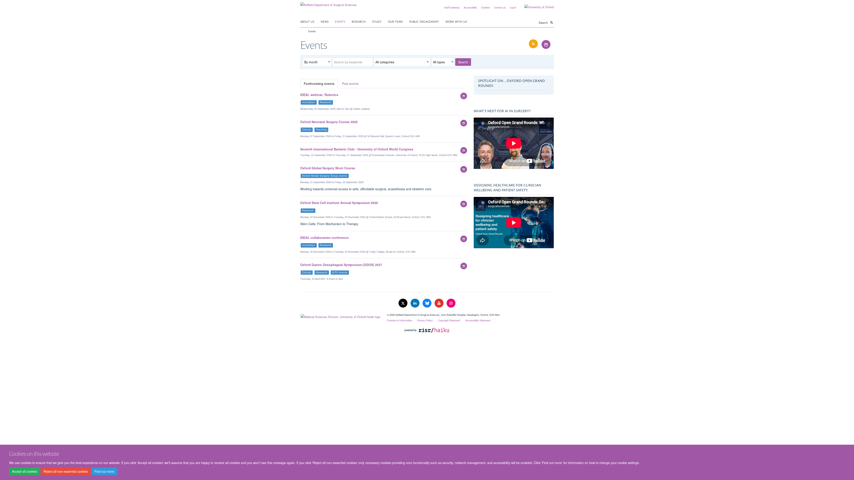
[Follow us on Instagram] (451, 303)
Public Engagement (424, 21)
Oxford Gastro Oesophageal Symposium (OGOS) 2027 (341, 264)
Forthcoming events (319, 83)
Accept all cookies (24, 471)
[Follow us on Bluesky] (427, 303)
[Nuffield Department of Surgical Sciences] (328, 3)
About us (307, 21)
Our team (395, 21)
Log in (513, 7)
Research (359, 21)
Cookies (485, 7)
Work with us (456, 21)
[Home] (304, 31)
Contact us (500, 7)
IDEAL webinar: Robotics (319, 94)
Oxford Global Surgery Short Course (327, 168)
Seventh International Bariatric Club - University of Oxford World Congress (356, 149)
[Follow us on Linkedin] (415, 303)
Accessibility (470, 7)
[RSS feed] (534, 44)
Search (463, 62)
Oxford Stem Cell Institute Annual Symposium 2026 (339, 202)
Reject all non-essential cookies (66, 471)
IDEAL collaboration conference (324, 237)
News (324, 21)
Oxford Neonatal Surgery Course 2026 (329, 122)
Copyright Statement (449, 320)
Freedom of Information (399, 320)
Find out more (104, 471)
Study (376, 21)
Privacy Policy (425, 320)
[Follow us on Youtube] (439, 303)
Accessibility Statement (477, 320)
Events (340, 21)
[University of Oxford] (536, 7)
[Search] (551, 22)
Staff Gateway (452, 7)
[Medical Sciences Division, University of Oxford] (340, 316)
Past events (350, 83)
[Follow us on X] (403, 303)
